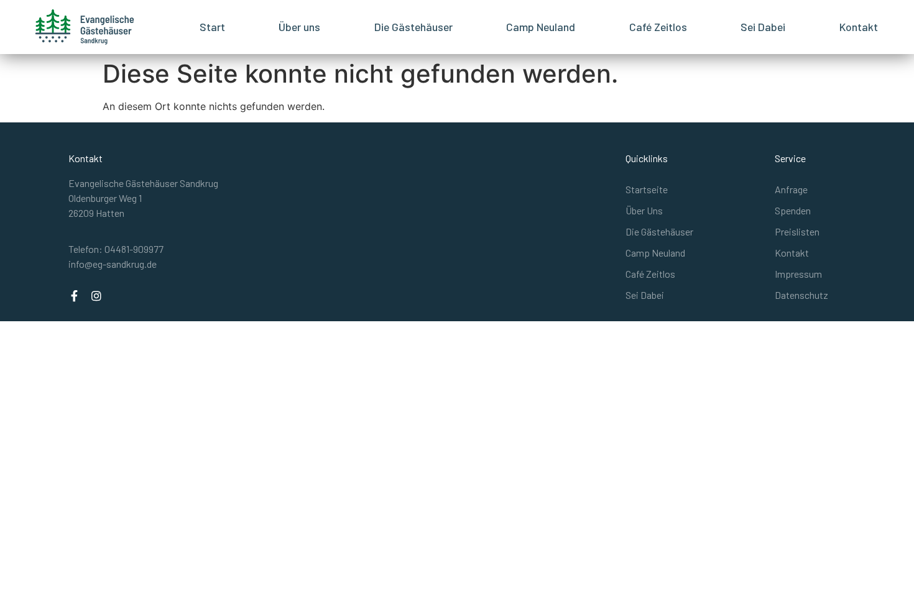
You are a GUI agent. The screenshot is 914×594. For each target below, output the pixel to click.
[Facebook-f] (74, 295)
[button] (116, 249)
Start (212, 27)
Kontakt (858, 27)
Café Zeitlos (658, 27)
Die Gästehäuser (413, 27)
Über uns (299, 27)
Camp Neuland (540, 27)
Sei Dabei (763, 27)
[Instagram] (96, 295)
